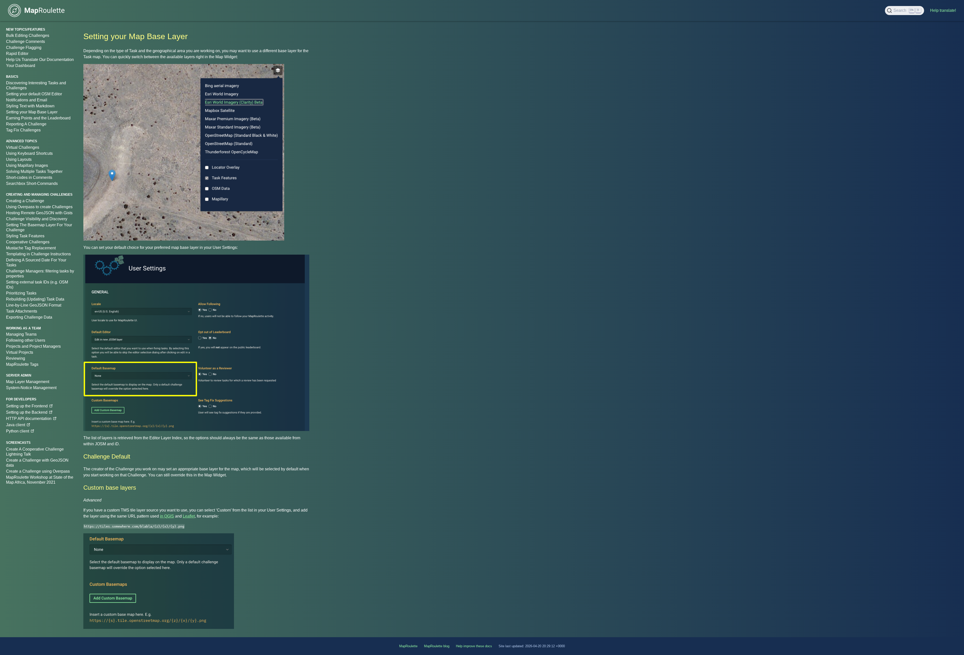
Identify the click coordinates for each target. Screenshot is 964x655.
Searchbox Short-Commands (32, 183)
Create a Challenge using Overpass (38, 471)
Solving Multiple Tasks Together (34, 171)
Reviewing (15, 358)
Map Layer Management (27, 382)
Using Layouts (19, 159)
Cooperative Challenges (27, 242)
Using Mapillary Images (27, 165)
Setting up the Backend (26, 412)
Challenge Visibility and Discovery (36, 219)
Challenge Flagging (23, 47)
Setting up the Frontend (27, 406)
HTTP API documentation (28, 418)
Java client (15, 425)
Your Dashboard (20, 65)
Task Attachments (21, 311)
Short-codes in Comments (29, 177)
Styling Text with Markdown (30, 106)
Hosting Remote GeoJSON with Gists (39, 213)
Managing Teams (21, 334)
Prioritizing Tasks (21, 293)
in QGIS (167, 516)
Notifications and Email (26, 100)
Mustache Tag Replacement (31, 248)
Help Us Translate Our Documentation (40, 59)
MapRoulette (408, 646)
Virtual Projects (19, 352)
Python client (17, 431)
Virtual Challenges (22, 147)
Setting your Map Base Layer (31, 112)
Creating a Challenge (25, 201)
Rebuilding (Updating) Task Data (35, 299)
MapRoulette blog (436, 646)
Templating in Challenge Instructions (38, 254)
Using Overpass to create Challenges (39, 207)
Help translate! (943, 10)
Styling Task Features (25, 236)
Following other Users (25, 340)
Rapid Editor (17, 53)
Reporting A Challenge (26, 124)
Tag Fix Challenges (23, 130)
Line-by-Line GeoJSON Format (33, 305)
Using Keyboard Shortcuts (29, 153)
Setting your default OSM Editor (34, 94)
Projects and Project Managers (33, 346)
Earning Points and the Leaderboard (38, 118)
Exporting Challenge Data (29, 317)
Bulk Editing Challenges (27, 35)
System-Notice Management (31, 388)
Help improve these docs (474, 646)
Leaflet (189, 516)
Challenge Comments (25, 41)
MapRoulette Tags (22, 364)
